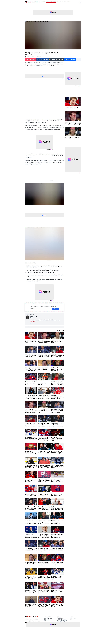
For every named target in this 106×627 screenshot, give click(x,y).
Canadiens (46, 617)
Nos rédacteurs (60, 618)
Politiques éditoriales (61, 621)
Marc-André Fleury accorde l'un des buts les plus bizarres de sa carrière (43, 270)
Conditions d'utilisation (61, 619)
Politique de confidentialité (62, 620)
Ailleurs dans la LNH (48, 618)
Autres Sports (46, 620)
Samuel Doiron (29, 55)
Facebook (71, 617)
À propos (59, 617)
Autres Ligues (47, 619)
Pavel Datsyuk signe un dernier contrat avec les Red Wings (40, 272)
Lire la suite (32, 321)
